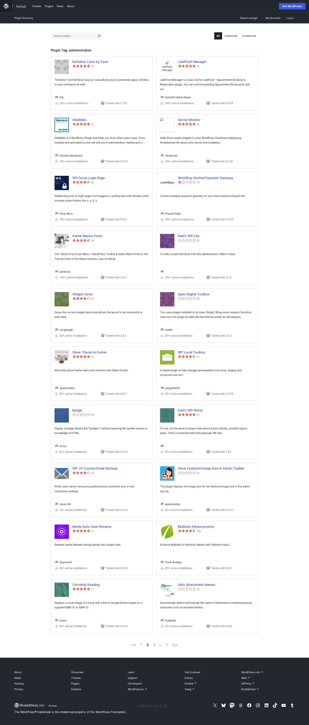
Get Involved (192, 672)
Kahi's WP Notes (190, 410)
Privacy (18, 689)
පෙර (133, 644)
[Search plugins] (99, 35)
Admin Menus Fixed (87, 236)
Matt (245, 677)
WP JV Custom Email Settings (95, 468)
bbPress (247, 683)
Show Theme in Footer (89, 352)
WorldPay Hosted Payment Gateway (205, 178)
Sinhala (52, 705)
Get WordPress (292, 6)
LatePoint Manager (192, 62)
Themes (76, 677)
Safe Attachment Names (196, 585)
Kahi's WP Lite (188, 236)
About (17, 672)
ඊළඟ (175, 644)
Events (189, 677)
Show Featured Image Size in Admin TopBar (211, 468)
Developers (135, 683)
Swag (189, 689)
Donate (191, 683)
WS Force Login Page (88, 178)
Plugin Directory (23, 17)
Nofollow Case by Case (90, 62)
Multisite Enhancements (196, 526)
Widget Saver (82, 294)
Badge (77, 410)
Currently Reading (86, 585)
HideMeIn (79, 120)
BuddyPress (250, 689)
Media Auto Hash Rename (91, 526)
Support (133, 677)
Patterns (76, 689)
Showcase (77, 672)
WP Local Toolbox (191, 352)
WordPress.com (252, 672)
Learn (131, 672)
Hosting (18, 683)
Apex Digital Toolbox (194, 294)
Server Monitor (189, 120)
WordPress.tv (137, 689)
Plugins (75, 683)
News (17, 677)
